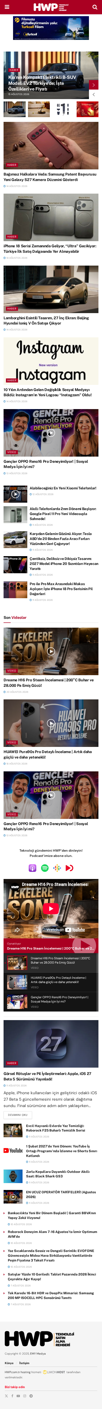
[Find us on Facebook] (12, 1396)
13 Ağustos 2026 (16, 473)
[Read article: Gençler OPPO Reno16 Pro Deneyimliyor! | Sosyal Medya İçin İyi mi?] (51, 433)
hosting (26, 1372)
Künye (9, 1363)
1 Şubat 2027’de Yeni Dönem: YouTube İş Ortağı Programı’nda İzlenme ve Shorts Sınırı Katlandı (61, 1150)
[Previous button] (93, 94)
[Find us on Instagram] (24, 1396)
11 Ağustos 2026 (42, 524)
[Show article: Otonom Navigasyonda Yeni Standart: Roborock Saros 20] (39, 109)
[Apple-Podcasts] (32, 868)
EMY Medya (38, 1354)
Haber (14, 70)
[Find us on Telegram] (31, 1396)
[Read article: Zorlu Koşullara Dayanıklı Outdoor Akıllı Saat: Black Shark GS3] (13, 1176)
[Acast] (69, 868)
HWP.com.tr (12, 1372)
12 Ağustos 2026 (42, 494)
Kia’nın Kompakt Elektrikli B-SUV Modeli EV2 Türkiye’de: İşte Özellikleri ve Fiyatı (42, 83)
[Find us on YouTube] (18, 1396)
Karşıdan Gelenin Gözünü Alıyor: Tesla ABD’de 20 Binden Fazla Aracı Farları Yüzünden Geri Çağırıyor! (61, 539)
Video (11, 452)
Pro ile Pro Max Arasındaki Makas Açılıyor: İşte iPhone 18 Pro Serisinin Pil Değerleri (61, 589)
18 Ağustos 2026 (16, 763)
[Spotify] (45, 868)
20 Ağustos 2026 (17, 691)
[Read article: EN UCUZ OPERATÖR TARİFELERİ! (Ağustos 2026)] (13, 1197)
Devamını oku (20, 1115)
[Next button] (93, 85)
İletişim (24, 1363)
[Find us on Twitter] (6, 1396)
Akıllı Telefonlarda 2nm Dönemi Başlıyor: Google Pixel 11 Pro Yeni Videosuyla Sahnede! (63, 514)
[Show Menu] (7, 7)
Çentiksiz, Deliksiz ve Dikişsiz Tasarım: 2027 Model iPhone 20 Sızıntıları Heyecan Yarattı (64, 564)
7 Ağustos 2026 (20, 1285)
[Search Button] (95, 7)
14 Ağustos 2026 (16, 186)
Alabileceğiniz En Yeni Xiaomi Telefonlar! (63, 488)
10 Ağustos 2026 (21, 1224)
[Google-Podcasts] (57, 868)
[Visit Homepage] (51, 7)
